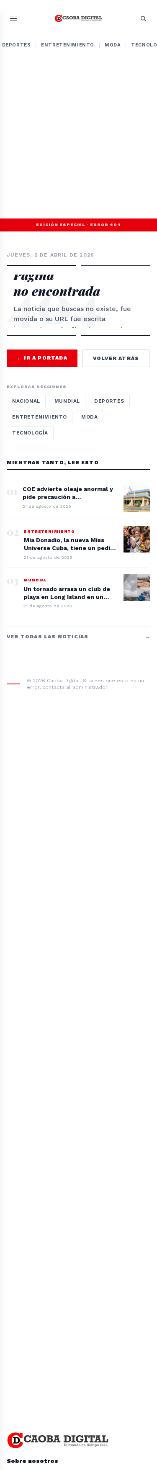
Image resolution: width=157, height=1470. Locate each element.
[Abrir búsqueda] (143, 18)
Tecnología (30, 433)
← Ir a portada (42, 358)
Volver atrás (116, 358)
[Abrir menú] (13, 18)
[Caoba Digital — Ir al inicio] (78, 18)
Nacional (26, 401)
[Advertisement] (78, 135)
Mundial (67, 401)
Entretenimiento (67, 45)
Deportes (109, 401)
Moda (113, 45)
